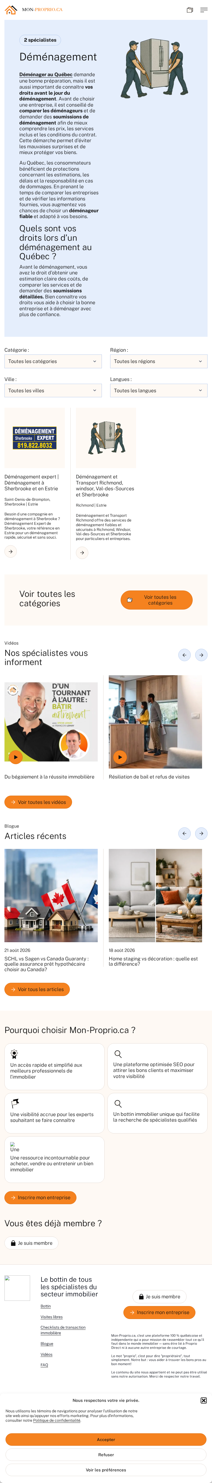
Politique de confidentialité (56, 1420)
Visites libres (52, 1317)
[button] (203, 1400)
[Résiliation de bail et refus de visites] (155, 722)
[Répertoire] (190, 10)
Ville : (10, 379)
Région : (119, 350)
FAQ (44, 1365)
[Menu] (204, 10)
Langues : (121, 379)
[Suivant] (201, 655)
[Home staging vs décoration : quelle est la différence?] (155, 895)
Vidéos (46, 1354)
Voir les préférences (106, 1470)
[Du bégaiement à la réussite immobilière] (51, 722)
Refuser (106, 1454)
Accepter (106, 1439)
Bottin (46, 1306)
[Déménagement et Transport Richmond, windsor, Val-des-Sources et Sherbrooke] (106, 438)
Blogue (47, 1343)
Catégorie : (16, 350)
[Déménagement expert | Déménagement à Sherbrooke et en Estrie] (34, 438)
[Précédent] (184, 655)
